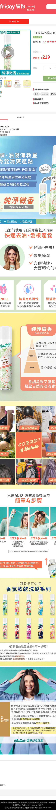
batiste (45, 94)
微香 (36, 94)
